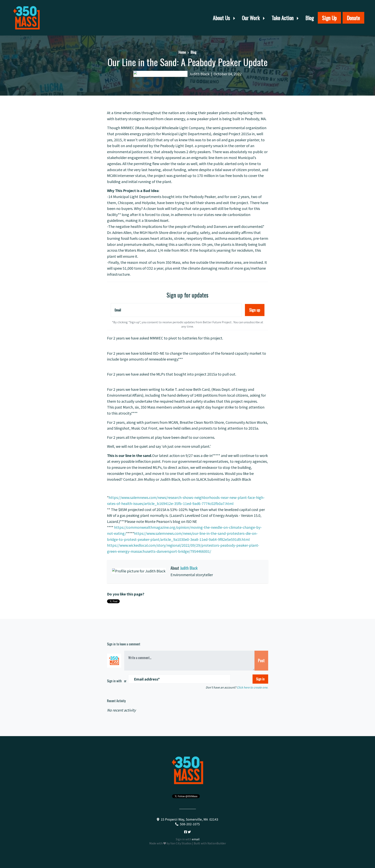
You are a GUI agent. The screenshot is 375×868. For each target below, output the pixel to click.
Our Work (251, 18)
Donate (353, 18)
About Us (222, 18)
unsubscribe (252, 322)
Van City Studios (181, 843)
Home (182, 52)
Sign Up (329, 18)
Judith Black (199, 73)
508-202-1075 (190, 824)
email (195, 839)
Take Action (283, 18)
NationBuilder (216, 843)
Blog (309, 18)
